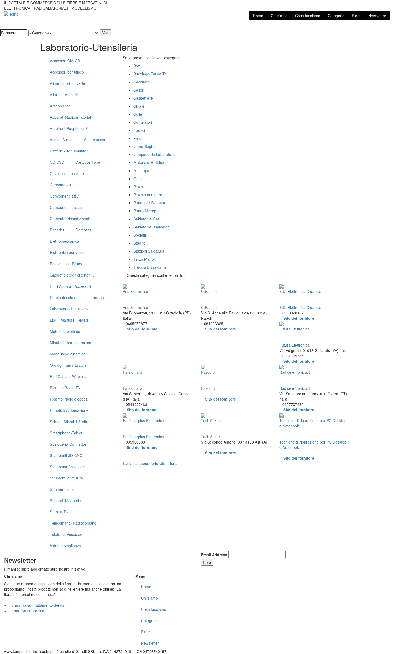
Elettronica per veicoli (68, 252)
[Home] (11, 13)
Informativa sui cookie (25, 610)
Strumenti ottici (62, 489)
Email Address (214, 554)
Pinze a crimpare (147, 194)
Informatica (95, 297)
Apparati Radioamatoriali (71, 117)
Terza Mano (143, 259)
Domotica (84, 229)
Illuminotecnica (62, 297)
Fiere (356, 15)
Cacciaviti (141, 82)
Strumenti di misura (66, 478)
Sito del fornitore (142, 329)
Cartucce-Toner (88, 162)
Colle (137, 114)
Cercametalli (60, 184)
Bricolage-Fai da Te (150, 74)
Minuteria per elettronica (70, 342)
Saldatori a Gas (146, 218)
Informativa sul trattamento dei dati (36, 605)
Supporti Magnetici (65, 500)
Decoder (57, 229)
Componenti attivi (64, 196)
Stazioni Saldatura (148, 251)
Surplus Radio (62, 511)
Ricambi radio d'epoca (69, 399)
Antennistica (60, 105)
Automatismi (94, 139)
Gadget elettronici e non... (72, 275)
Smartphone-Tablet (66, 432)
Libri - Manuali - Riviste (69, 320)
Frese (138, 138)
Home (258, 15)
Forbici (139, 130)
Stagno (139, 243)
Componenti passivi (66, 207)
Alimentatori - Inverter (68, 83)
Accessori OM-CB (65, 60)
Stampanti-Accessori (67, 466)
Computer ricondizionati (70, 218)
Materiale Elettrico (148, 162)
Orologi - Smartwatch (68, 365)
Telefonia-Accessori (66, 534)
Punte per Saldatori (149, 202)
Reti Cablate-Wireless (68, 376)
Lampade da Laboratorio (154, 154)
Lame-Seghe (144, 146)
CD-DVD (57, 162)
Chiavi (138, 106)
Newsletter (377, 15)
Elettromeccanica (64, 241)
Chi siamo (279, 15)
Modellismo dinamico (68, 354)
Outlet (138, 178)
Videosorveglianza (65, 545)
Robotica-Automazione (69, 410)
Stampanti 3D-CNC (66, 455)
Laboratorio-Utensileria (69, 308)
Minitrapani (142, 170)
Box (136, 65)
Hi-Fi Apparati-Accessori (70, 286)
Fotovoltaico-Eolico (66, 263)
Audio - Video (61, 139)
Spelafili (140, 235)
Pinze (138, 186)
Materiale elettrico (65, 331)
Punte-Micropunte (148, 210)
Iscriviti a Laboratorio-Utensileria (150, 463)
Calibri (138, 90)
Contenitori (142, 122)
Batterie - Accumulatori (69, 151)
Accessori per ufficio (67, 72)
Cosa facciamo (307, 15)
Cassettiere (143, 98)
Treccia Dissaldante (150, 267)
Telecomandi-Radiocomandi (73, 523)
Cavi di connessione (67, 173)
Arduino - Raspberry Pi (69, 128)
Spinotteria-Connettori (68, 444)
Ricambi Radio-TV (65, 387)
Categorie (336, 15)
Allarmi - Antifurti (64, 94)
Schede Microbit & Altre (70, 421)
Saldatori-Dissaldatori (151, 227)
